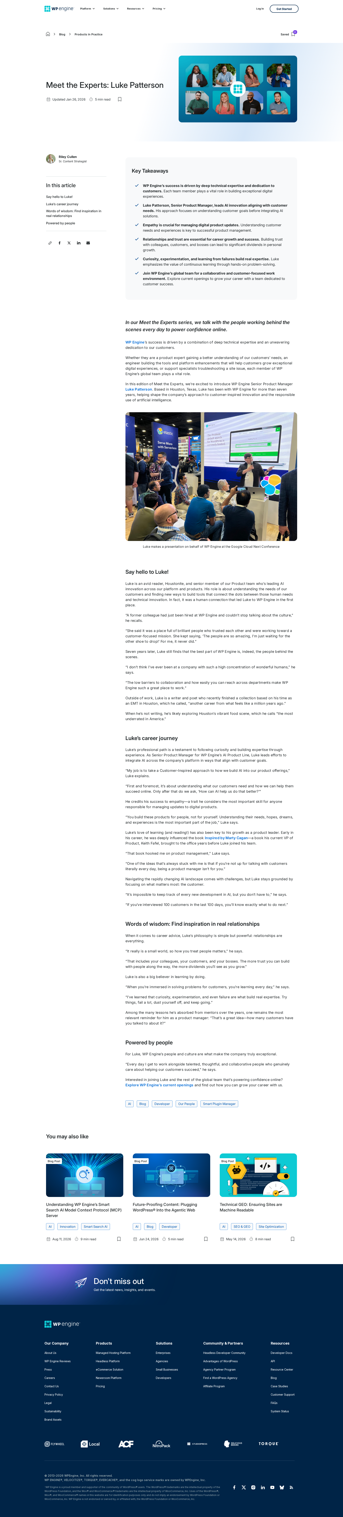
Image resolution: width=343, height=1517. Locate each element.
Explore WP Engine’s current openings (159, 1085)
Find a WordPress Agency (220, 1378)
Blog (62, 34)
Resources (134, 8)
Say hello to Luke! (59, 197)
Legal (48, 1403)
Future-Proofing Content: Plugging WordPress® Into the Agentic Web (165, 1207)
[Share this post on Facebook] (60, 243)
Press (48, 1369)
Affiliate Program (214, 1386)
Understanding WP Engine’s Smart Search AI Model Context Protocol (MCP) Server (84, 1210)
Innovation (67, 1227)
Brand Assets (53, 1419)
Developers (163, 1378)
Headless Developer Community (224, 1352)
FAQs (274, 1403)
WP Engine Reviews (57, 1361)
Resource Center (282, 1369)
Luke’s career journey (62, 204)
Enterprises (163, 1352)
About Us (50, 1352)
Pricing (157, 8)
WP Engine (135, 342)
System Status (280, 1411)
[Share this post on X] (69, 243)
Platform (85, 8)
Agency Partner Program (219, 1369)
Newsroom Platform (108, 1378)
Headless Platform (108, 1361)
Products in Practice (88, 34)
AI (129, 1104)
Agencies (162, 1361)
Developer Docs (281, 1352)
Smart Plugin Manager (219, 1104)
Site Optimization (271, 1227)
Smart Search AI (95, 1227)
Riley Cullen (68, 157)
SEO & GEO (242, 1227)
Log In (260, 8)
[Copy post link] (50, 243)
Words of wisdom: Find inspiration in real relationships (73, 213)
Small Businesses (167, 1369)
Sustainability (52, 1411)
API (273, 1361)
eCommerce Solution (109, 1369)
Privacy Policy (53, 1394)
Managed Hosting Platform (113, 1352)
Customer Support (283, 1394)
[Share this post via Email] (88, 243)
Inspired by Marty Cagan (226, 838)
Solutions (109, 8)
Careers (49, 1378)
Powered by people (60, 223)
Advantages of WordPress (220, 1361)
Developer (162, 1104)
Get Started (284, 9)
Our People (186, 1104)
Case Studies (279, 1386)
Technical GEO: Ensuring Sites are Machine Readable (251, 1207)
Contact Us (51, 1386)
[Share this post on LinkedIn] (79, 243)
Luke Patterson (138, 389)
